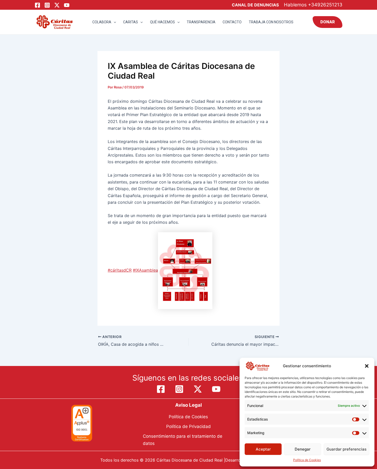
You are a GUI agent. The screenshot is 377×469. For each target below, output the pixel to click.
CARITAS (130, 22)
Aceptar (263, 449)
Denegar (303, 449)
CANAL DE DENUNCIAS (255, 4)
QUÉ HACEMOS (162, 22)
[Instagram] (47, 5)
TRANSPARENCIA (201, 22)
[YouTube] (67, 5)
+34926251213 (325, 5)
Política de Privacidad (188, 426)
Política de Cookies (307, 460)
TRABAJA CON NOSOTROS (271, 22)
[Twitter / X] (57, 5)
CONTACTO (232, 22)
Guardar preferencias (346, 449)
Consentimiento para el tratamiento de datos (182, 440)
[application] (113, 22)
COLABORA (101, 22)
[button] (366, 366)
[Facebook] (37, 5)
